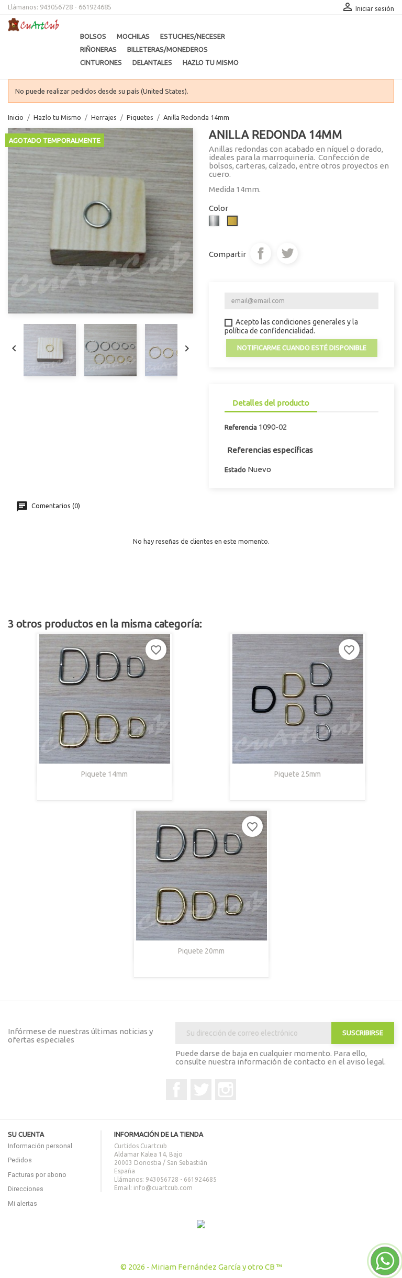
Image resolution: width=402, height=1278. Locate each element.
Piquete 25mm (297, 774)
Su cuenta (26, 1134)
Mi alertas (22, 1203)
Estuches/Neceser (192, 36)
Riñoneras (98, 49)
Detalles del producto (270, 402)
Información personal (40, 1146)
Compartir (260, 253)
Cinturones (101, 62)
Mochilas (133, 36)
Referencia (241, 427)
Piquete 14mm (104, 774)
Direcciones (25, 1189)
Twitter (201, 1089)
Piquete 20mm (201, 951)
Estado (235, 469)
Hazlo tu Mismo (211, 62)
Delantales (152, 62)
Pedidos (20, 1160)
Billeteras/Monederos (167, 49)
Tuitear (287, 253)
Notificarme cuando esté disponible (301, 347)
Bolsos (93, 36)
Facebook (176, 1089)
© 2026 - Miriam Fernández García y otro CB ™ (201, 1266)
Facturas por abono (37, 1175)
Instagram (225, 1089)
